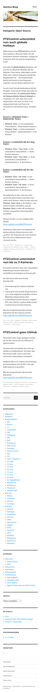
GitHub (32, 247)
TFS (8, 456)
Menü (35, 7)
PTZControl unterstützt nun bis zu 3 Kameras (19, 260)
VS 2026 (25, 247)
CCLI (6, 616)
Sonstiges (10, 448)
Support (10, 525)
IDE (8, 438)
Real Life (8, 493)
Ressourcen (11, 443)
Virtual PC (10, 530)
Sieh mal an (11, 446)
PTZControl (21, 249)
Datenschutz (10, 567)
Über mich (9, 559)
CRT (8, 432)
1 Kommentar (16, 324)
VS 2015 (10, 472)
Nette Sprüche (10, 572)
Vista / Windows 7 (13, 459)
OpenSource (13, 249)
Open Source (29, 245)
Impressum (9, 569)
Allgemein (18, 245)
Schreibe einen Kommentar (20, 386)
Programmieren (8, 247)
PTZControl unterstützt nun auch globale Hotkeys (19, 42)
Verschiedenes (10, 575)
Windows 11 (11, 485)
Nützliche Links (13, 580)
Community (11, 430)
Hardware (25, 320)
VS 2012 (10, 467)
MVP (8, 564)
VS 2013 (10, 469)
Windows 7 (11, 543)
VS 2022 (10, 475)
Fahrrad (10, 501)
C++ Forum (9, 637)
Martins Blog (10, 7)
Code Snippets (12, 577)
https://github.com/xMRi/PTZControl (17, 224)
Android (10, 509)
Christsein (11, 498)
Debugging (11, 435)
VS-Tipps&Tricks (13, 480)
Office (9, 520)
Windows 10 (11, 483)
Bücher (9, 424)
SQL (8, 454)
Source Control (12, 451)
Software (16, 247)
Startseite (7, 662)
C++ (23, 245)
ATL (8, 422)
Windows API (12, 490)
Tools (21, 247)
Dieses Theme (12, 562)
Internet (10, 517)
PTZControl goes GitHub (20, 332)
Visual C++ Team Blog (13, 622)
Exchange (10, 512)
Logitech (6, 249)
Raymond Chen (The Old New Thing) (19, 619)
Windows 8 (11, 488)
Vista (9, 533)
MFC (8, 440)
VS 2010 (10, 464)
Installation (11, 514)
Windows (10, 535)
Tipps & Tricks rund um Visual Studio (21, 585)
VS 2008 (10, 461)
